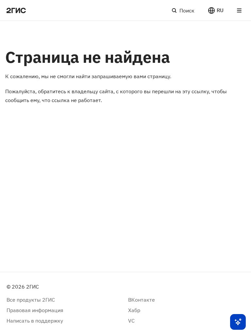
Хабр (134, 310)
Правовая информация (35, 310)
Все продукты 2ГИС (31, 299)
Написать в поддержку (35, 320)
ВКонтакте (141, 299)
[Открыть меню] (239, 10)
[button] (215, 10)
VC (131, 320)
